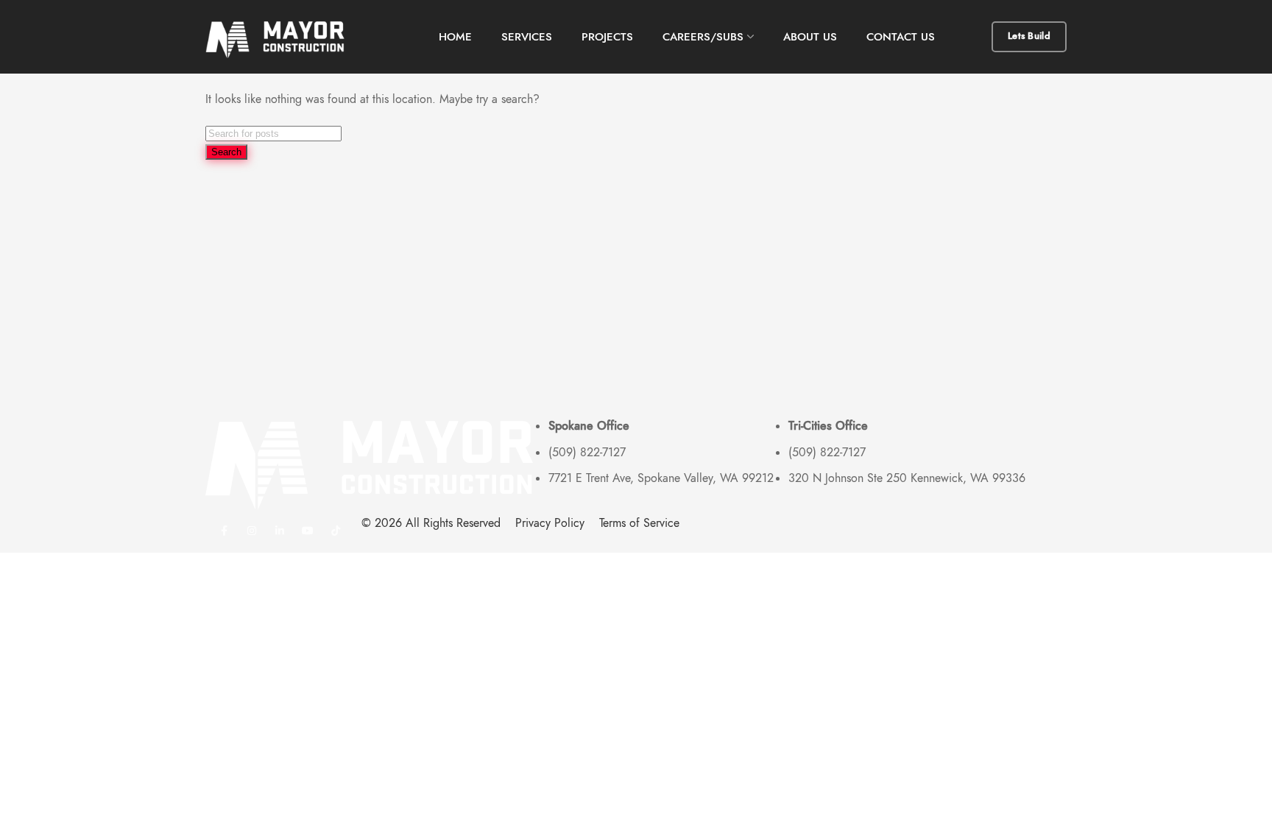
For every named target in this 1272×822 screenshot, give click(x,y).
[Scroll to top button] (1239, 789)
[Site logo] (282, 37)
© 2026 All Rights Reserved (431, 523)
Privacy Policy (549, 523)
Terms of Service (639, 523)
